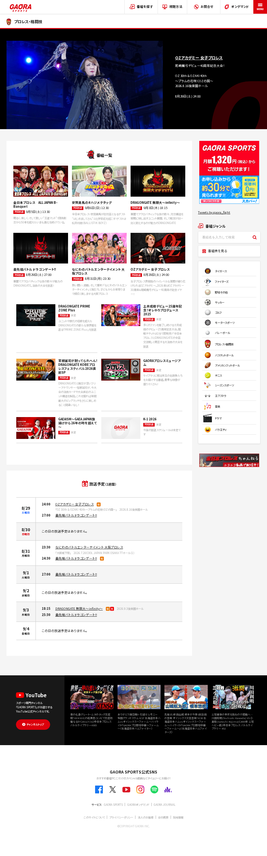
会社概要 (163, 817)
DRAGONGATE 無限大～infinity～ (79, 608)
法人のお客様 (145, 817)
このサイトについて (94, 817)
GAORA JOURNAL (165, 804)
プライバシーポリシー (121, 817)
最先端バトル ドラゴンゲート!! (76, 515)
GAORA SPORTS (113, 804)
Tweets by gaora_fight (214, 212)
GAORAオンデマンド (138, 804)
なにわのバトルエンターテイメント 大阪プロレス (89, 547)
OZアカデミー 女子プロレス (74, 504)
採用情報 (178, 817)
